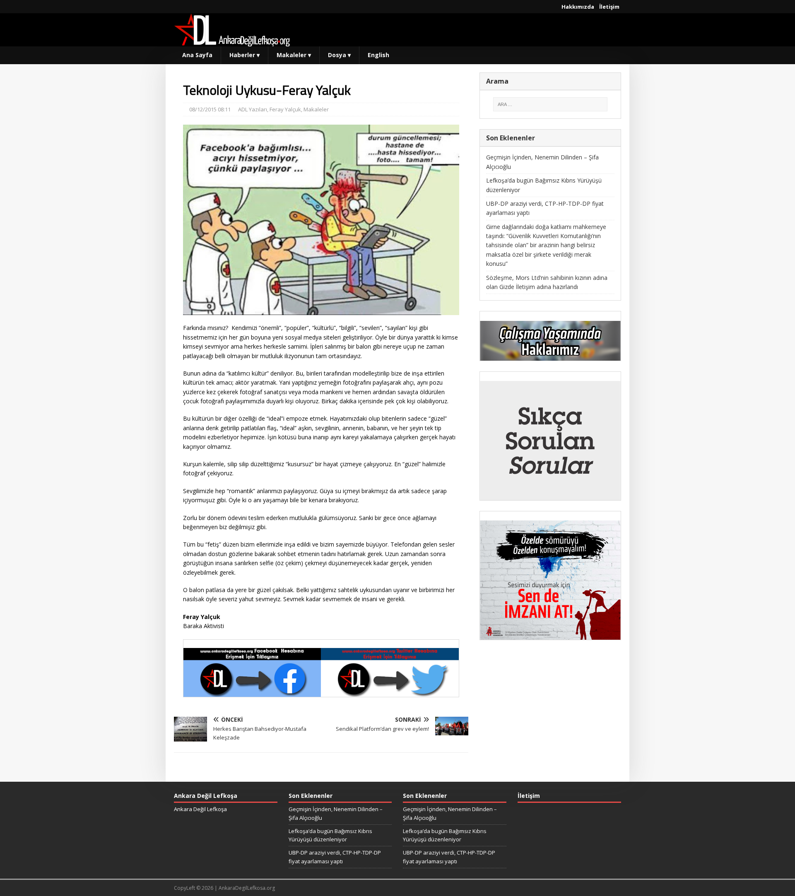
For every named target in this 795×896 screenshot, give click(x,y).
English (378, 55)
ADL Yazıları (252, 109)
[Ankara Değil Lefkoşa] (232, 42)
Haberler (244, 55)
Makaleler (294, 55)
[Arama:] (550, 104)
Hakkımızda (577, 6)
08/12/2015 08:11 (210, 109)
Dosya (339, 55)
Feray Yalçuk (285, 109)
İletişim (609, 6)
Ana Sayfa (197, 55)
